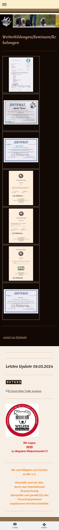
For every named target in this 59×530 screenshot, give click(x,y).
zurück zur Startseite (15, 337)
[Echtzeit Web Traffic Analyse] (29, 391)
